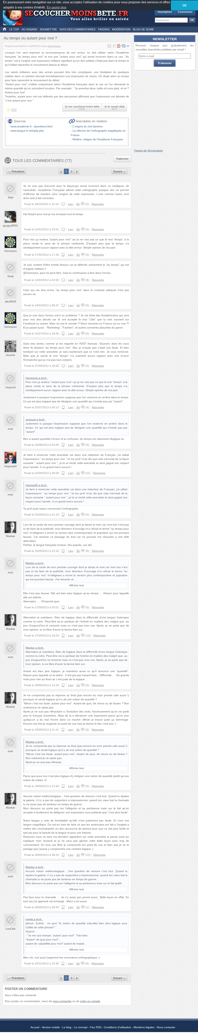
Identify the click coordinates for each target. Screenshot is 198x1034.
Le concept (80, 1027)
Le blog (66, 1027)
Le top (14, 29)
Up (78, 204)
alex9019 (10, 301)
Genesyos (10, 250)
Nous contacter (166, 1027)
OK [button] (185, 5)
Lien (70, 204)
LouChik (10, 928)
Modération (121, 29)
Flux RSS (95, 1027)
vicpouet (10, 387)
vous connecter (62, 1001)
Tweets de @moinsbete (148, 150)
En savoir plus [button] (56, 7)
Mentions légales (144, 1027)
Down (82, 204)
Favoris (103, 29)
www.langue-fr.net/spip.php (27, 130)
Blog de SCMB (143, 29)
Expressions (54, 46)
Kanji (11, 276)
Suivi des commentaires (77, 29)
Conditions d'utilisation (117, 1027)
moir (10, 428)
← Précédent (16, 171)
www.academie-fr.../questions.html (31, 126)
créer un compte (90, 1001)
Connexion (185, 11)
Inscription (165, 11)
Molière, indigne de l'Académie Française (98, 139)
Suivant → (119, 171)
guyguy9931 (10, 225)
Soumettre (48, 29)
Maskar (10, 536)
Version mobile (51, 1027)
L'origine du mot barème (87, 126)
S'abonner (122, 158)
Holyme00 (10, 466)
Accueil (35, 1027)
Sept (10, 197)
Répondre (98, 204)
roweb (29, 919)
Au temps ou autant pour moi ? (30, 38)
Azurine (10, 355)
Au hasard (29, 29)
